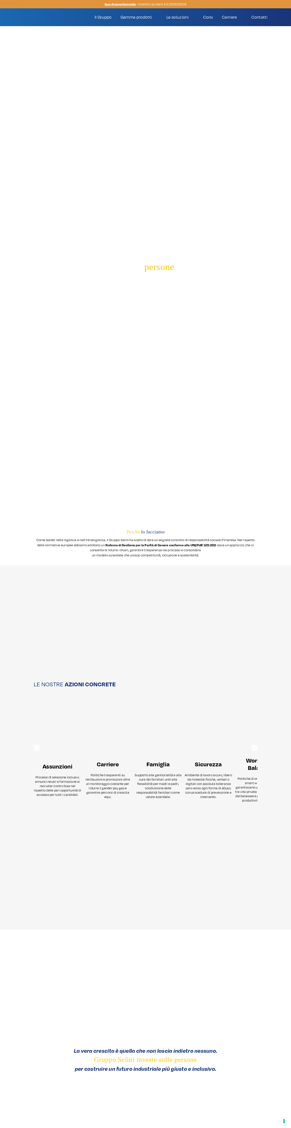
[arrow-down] (145, 508)
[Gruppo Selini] (40, 15)
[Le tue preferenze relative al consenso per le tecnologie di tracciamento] (284, 1121)
